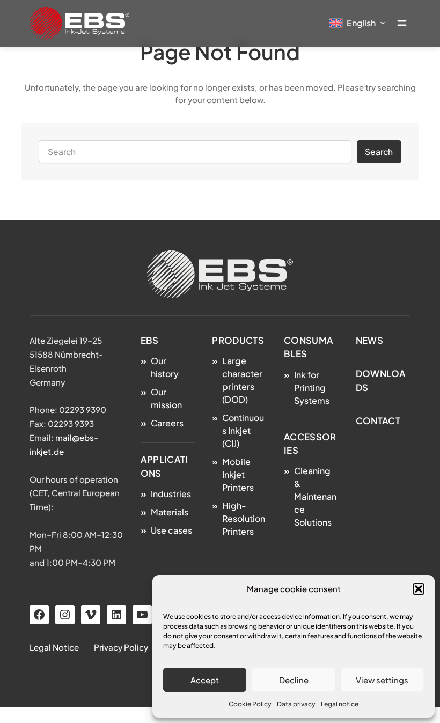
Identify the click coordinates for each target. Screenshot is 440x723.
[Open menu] (401, 23)
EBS (150, 340)
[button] (418, 589)
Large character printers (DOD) (242, 380)
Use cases (171, 530)
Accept (204, 680)
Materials (169, 512)
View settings (382, 680)
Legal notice (339, 704)
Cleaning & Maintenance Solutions (315, 496)
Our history (165, 367)
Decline (294, 680)
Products (237, 340)
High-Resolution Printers (243, 518)
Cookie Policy (250, 704)
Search (379, 151)
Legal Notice (54, 647)
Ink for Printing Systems (311, 387)
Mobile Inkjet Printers (238, 474)
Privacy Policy (121, 647)
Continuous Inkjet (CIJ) (243, 430)
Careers (167, 423)
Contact (378, 420)
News (369, 340)
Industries (171, 493)
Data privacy (296, 704)
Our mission (166, 398)
